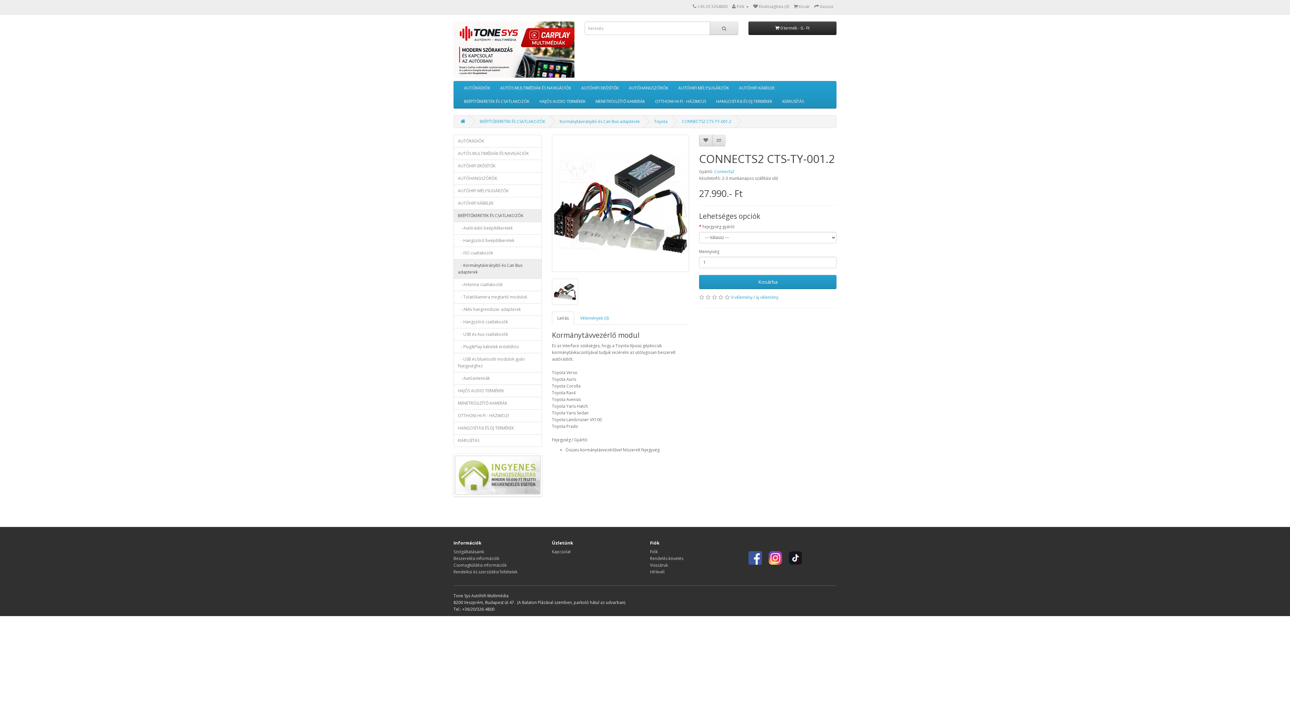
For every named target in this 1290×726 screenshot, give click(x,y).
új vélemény (767, 297)
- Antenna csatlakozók (480, 284)
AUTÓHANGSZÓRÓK (648, 88)
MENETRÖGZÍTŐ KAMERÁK (620, 101)
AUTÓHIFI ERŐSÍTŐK (600, 88)
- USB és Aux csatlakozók (483, 334)
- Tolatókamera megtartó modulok (492, 297)
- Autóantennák (474, 378)
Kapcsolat (561, 552)
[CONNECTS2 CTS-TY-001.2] (620, 203)
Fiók (654, 552)
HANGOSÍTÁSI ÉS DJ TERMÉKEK (744, 101)
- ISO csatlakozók (475, 253)
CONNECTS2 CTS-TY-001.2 (706, 121)
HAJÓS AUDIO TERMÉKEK (563, 101)
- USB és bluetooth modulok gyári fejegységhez (491, 362)
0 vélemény (741, 297)
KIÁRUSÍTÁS (793, 101)
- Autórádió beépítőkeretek (485, 228)
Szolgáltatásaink (469, 552)
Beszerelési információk (476, 558)
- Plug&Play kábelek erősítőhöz (488, 347)
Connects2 (724, 171)
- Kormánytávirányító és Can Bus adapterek (490, 269)
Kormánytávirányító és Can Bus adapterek (600, 121)
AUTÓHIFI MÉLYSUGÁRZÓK (703, 88)
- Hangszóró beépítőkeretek (486, 240)
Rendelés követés (666, 558)
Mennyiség (709, 251)
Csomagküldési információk (480, 565)
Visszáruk (659, 565)
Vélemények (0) (594, 318)
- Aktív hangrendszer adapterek (489, 309)
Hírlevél (657, 572)
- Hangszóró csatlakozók (483, 322)
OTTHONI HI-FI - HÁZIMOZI (680, 101)
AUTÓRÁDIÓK (477, 88)
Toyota (661, 121)
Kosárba (768, 281)
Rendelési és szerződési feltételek (485, 572)
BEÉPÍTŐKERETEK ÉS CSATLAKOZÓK (496, 101)
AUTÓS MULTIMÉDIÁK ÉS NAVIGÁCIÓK (535, 88)
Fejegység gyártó (718, 227)
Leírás (563, 318)
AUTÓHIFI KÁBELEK (757, 88)
